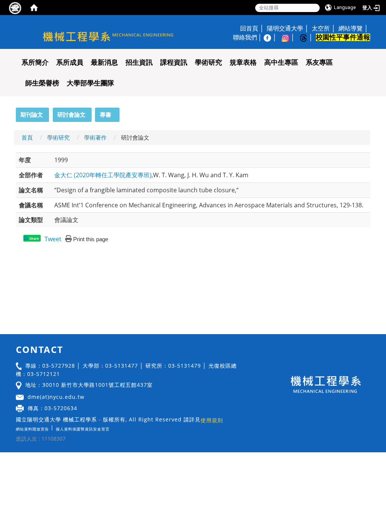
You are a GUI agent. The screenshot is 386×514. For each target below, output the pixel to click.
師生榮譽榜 (42, 83)
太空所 (321, 28)
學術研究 (208, 62)
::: (12, 112)
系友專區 (319, 62)
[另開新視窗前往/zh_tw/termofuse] (111, 427)
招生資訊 (139, 62)
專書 (105, 114)
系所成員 (69, 62)
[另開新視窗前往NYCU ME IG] (289, 37)
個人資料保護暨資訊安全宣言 (83, 429)
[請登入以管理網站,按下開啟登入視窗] (15, 7)
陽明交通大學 (285, 28)
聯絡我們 (245, 37)
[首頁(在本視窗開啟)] (34, 7)
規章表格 (243, 62)
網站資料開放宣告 (32, 429)
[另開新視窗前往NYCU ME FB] (271, 37)
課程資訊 (173, 62)
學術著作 (95, 137)
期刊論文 (31, 114)
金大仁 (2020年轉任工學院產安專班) (103, 175)
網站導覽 (351, 28)
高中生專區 (281, 62)
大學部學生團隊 (90, 83)
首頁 (27, 137)
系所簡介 (35, 62)
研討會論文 (71, 114)
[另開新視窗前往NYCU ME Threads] (307, 37)
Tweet (52, 239)
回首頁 (249, 28)
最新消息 (104, 62)
